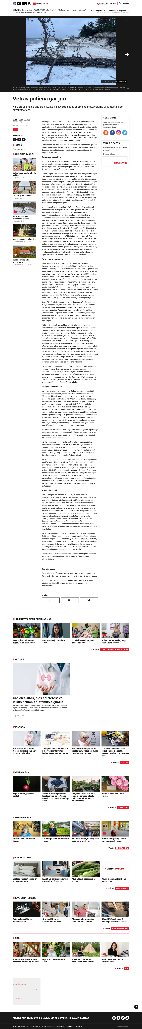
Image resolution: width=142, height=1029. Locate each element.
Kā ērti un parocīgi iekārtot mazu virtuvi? (55, 880)
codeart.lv (78, 1026)
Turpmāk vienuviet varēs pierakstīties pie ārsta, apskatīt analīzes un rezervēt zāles (115, 752)
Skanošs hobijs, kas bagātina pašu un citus (85, 839)
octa (35, 989)
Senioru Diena (22, 817)
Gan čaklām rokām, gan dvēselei (83, 641)
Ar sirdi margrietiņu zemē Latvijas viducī (114, 839)
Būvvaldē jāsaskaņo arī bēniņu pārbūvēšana (114, 920)
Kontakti (85, 1018)
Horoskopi (33, 1018)
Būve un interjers (25, 898)
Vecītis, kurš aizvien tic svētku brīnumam (24, 641)
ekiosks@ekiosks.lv (122, 1026)
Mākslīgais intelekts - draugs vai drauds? (72, 10)
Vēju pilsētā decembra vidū (24, 239)
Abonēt (113, 3)
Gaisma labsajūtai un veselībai (22, 920)
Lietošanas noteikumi (38, 1026)
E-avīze (45, 1018)
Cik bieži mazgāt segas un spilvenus (25, 880)
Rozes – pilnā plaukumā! (113, 794)
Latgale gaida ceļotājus (22, 196)
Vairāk (96, 650)
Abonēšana (19, 1018)
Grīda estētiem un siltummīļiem (51, 920)
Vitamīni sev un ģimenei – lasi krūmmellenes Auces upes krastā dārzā (55, 797)
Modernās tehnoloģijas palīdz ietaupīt (83, 920)
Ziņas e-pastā (59, 1018)
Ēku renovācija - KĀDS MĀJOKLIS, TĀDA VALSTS (39, 10)
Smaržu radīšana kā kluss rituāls (114, 960)
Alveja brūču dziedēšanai (83, 880)
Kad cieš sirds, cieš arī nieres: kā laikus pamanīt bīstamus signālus (38, 700)
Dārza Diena (21, 772)
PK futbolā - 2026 (41, 13)
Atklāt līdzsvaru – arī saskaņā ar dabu (83, 960)
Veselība (19, 727)
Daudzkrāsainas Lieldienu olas (114, 880)
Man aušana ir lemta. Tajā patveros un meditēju (26, 960)
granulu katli (19, 998)
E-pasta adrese (109, 154)
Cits (16, 129)
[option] (71, 55)
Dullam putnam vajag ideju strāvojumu (114, 641)
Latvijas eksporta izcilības (24, 13)
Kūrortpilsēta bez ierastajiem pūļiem (21, 217)
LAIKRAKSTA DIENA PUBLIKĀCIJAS (32, 619)
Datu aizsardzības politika (56, 1026)
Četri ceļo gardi (19, 150)
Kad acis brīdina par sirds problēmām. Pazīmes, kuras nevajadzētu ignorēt (85, 750)
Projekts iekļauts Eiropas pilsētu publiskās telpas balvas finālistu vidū (83, 797)
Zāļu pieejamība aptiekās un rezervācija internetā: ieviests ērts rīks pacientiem (55, 750)
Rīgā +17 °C (100, 11)
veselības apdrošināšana (25, 993)
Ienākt (126, 3)
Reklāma (74, 1018)
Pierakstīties (120, 163)
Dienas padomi (22, 857)
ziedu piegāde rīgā (19, 984)
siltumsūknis (32, 999)
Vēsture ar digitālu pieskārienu (21, 261)
